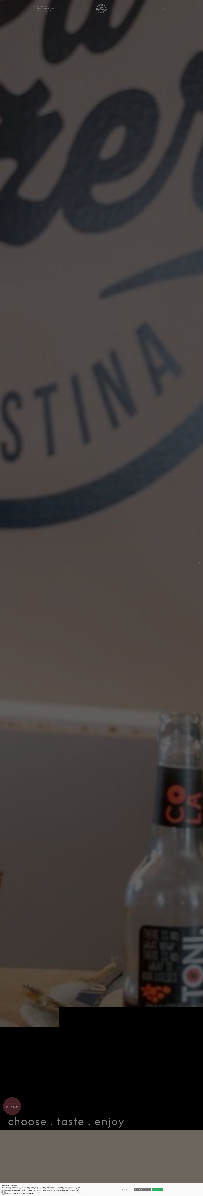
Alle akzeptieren (157, 1189)
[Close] (5, 1190)
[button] (4, 1192)
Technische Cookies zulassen (142, 1189)
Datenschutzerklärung (28, 1193)
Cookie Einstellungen (127, 1189)
